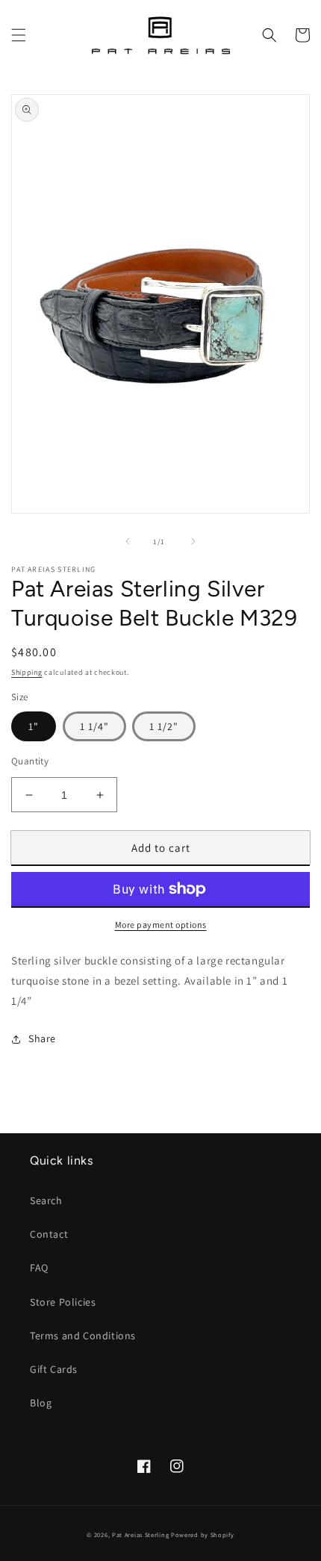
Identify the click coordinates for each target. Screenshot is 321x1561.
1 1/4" (94, 726)
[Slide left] (127, 541)
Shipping (27, 672)
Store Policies (63, 1302)
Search (46, 1200)
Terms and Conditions (83, 1335)
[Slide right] (193, 541)
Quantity (30, 761)
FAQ (39, 1267)
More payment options (161, 924)
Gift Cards (54, 1369)
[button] (18, 35)
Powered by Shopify (202, 1534)
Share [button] (42, 1038)
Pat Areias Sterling (140, 1534)
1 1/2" (163, 726)
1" (33, 726)
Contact (49, 1234)
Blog (41, 1402)
